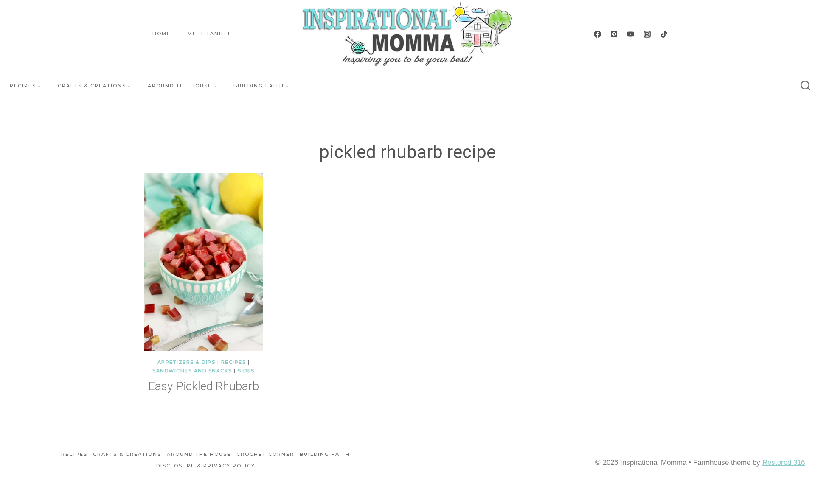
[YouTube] (631, 34)
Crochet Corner (265, 454)
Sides (246, 371)
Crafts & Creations (127, 454)
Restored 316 (783, 462)
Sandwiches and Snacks (192, 371)
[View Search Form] (806, 86)
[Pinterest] (614, 34)
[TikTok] (664, 34)
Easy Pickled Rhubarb (203, 386)
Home (161, 33)
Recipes (233, 362)
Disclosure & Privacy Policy (205, 466)
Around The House (199, 454)
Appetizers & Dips (186, 362)
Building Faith (325, 454)
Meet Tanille (210, 33)
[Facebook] (597, 34)
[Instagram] (647, 34)
